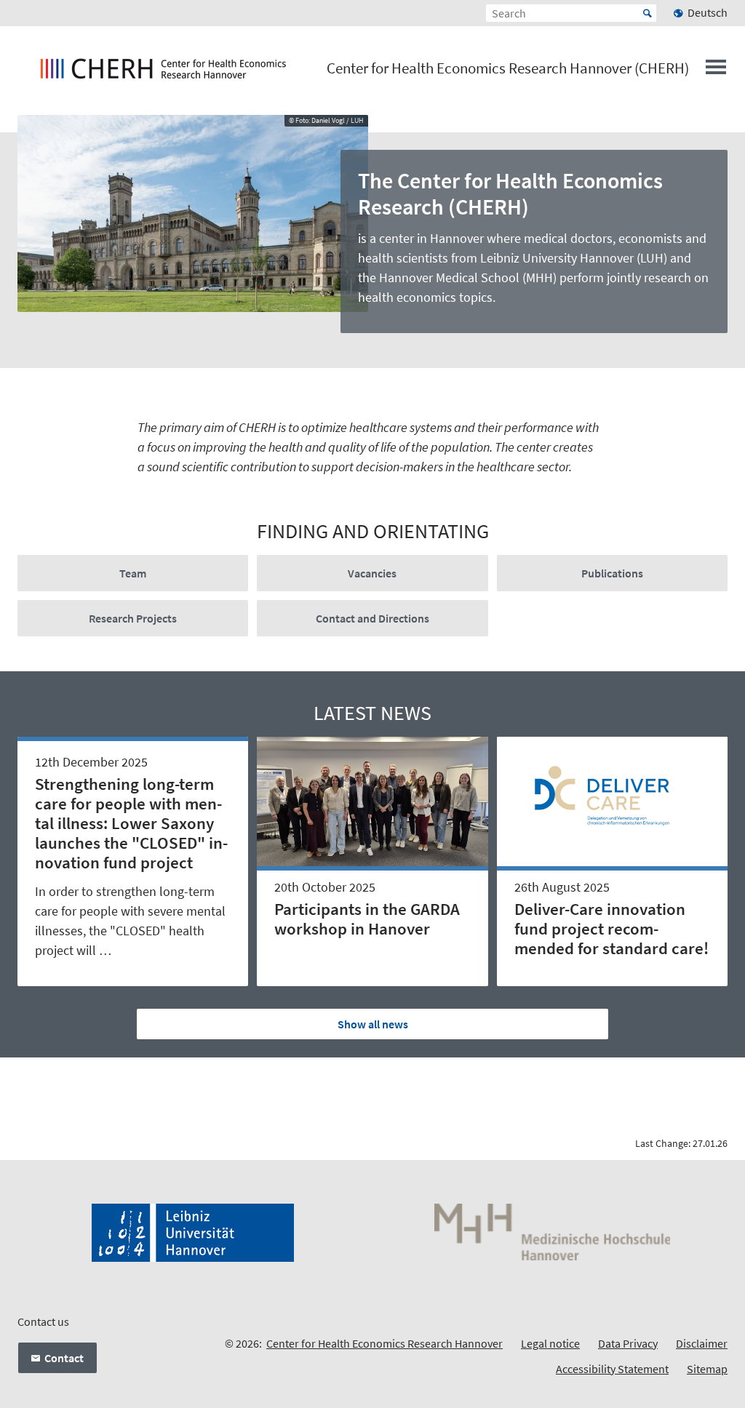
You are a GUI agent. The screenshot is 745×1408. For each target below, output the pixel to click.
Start (647, 13)
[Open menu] (716, 71)
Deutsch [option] (708, 12)
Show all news (373, 1024)
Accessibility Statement (612, 1368)
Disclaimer (702, 1343)
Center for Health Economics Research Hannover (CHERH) (508, 68)
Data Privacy (628, 1343)
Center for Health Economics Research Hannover (384, 1343)
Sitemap (707, 1368)
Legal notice (550, 1343)
